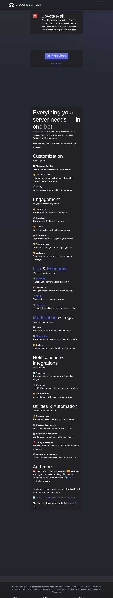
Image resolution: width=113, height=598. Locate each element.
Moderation (38, 131)
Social (71, 477)
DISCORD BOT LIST (28, 4)
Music (39, 296)
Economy (57, 268)
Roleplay (40, 305)
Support (71, 497)
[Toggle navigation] (100, 5)
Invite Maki (41, 497)
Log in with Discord (56, 56)
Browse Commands (57, 497)
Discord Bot (72, 503)
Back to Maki (57, 63)
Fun (37, 268)
